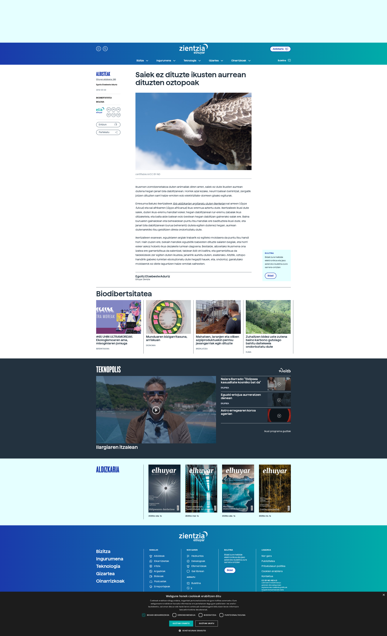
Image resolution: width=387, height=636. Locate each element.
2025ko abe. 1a (228, 516)
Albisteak (103, 73)
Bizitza (103, 551)
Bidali (271, 275)
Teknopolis (108, 369)
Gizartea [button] (214, 60)
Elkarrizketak (161, 561)
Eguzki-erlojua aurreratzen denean (241, 396)
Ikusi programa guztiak (277, 431)
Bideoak (158, 576)
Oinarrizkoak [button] (238, 60)
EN (109, 115)
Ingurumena (109, 558)
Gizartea (105, 573)
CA (113, 115)
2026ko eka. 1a (155, 516)
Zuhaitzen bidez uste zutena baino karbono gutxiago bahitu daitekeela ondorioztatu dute (266, 341)
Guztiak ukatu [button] (206, 623)
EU (109, 109)
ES (113, 109)
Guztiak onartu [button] (181, 623)
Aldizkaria (278, 49)
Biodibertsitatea (104, 98)
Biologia (100, 102)
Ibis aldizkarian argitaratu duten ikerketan (199, 203)
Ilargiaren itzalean (117, 447)
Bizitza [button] (140, 60)
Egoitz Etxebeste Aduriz (106, 85)
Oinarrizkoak (110, 581)
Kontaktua (267, 576)
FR (118, 109)
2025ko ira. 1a (265, 516)
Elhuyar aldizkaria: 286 (106, 79)
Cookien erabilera (272, 571)
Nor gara (267, 556)
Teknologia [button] (190, 60)
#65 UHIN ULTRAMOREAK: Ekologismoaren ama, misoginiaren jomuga (114, 340)
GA (118, 115)
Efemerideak (199, 566)
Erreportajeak (161, 586)
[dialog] (193, 614)
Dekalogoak (198, 561)
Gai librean (197, 571)
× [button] (383, 595)
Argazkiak (159, 571)
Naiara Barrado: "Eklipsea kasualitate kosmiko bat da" (241, 380)
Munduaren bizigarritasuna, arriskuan (166, 338)
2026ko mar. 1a (192, 516)
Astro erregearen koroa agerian (238, 412)
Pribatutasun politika (273, 566)
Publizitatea (268, 561)
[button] (98, 48)
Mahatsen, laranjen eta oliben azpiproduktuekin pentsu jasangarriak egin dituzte (217, 340)
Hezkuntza (197, 556)
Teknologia (108, 566)
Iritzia (156, 566)
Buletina (282, 60)
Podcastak (160, 581)
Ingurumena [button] (163, 60)
